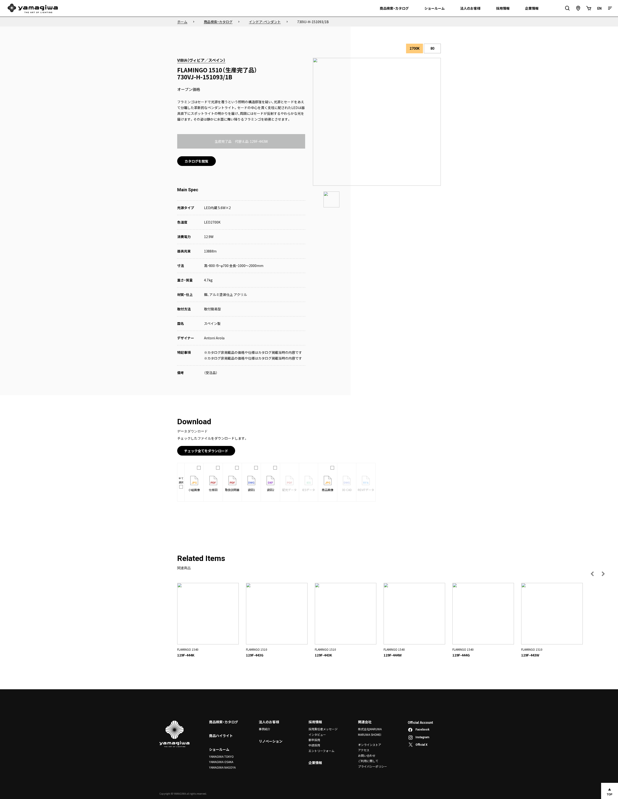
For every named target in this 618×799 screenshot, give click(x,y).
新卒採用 (314, 740)
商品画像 (327, 490)
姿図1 (251, 490)
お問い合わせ (366, 755)
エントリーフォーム (321, 751)
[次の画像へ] (603, 573)
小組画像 (194, 490)
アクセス (363, 750)
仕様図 (213, 490)
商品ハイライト (221, 735)
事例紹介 (264, 729)
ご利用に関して (368, 761)
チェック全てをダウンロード (206, 450)
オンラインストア (369, 745)
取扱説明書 (232, 490)
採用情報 (315, 721)
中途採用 (314, 745)
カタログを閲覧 (196, 161)
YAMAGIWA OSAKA (221, 762)
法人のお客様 (269, 721)
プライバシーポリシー (372, 766)
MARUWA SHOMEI (369, 734)
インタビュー (317, 734)
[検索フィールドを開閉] (567, 8)
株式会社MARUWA (370, 729)
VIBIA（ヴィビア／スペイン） (201, 60)
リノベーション (270, 741)
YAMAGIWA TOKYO (221, 756)
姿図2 (270, 490)
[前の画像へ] (592, 573)
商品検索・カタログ (223, 721)
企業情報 (315, 762)
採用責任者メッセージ (323, 729)
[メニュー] (610, 8)
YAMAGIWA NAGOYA (222, 767)
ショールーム (219, 749)
